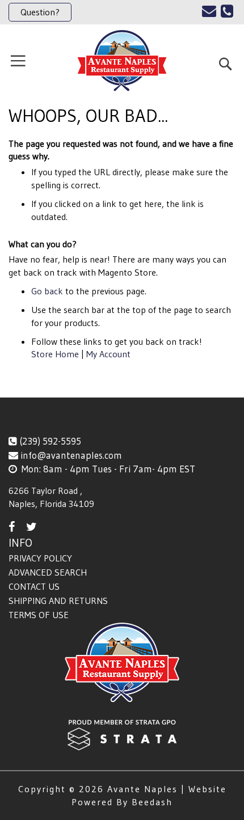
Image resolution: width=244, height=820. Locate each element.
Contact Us (34, 586)
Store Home (55, 354)
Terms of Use (39, 614)
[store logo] (122, 60)
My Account (108, 354)
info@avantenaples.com (71, 455)
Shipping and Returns (58, 600)
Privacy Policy (40, 558)
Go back (47, 291)
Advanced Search (48, 572)
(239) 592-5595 (50, 441)
